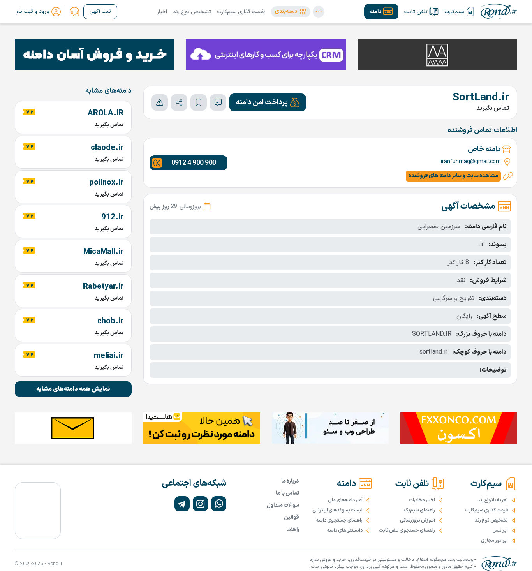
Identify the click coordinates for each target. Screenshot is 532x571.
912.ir (112, 217)
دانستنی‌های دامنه (345, 530)
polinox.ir (106, 183)
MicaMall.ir (103, 252)
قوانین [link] (291, 517)
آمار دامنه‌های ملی (345, 500)
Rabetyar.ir (103, 287)
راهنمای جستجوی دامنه (339, 520)
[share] (179, 102)
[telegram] (182, 503)
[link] (74, 11)
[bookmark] (198, 102)
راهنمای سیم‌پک (419, 510)
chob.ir (110, 321)
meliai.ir (108, 356)
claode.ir (107, 148)
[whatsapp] (218, 503)
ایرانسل (500, 530)
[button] (291, 12)
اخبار (162, 12)
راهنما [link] (292, 529)
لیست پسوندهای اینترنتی (337, 510)
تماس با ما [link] (287, 493)
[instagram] (200, 503)
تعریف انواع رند (492, 500)
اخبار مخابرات (422, 500)
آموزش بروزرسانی (417, 520)
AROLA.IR (105, 113)
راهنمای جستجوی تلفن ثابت (407, 530)
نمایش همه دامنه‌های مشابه (73, 389)
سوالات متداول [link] (283, 505)
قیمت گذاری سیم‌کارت (241, 12)
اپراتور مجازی (494, 540)
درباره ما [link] (290, 481)
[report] (159, 102)
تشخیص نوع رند (192, 12)
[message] (218, 102)
